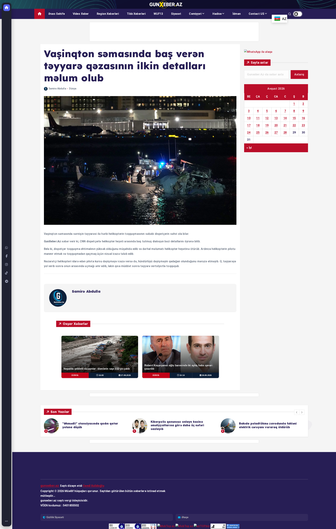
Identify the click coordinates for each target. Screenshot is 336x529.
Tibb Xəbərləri (136, 13)
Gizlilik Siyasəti (55, 517)
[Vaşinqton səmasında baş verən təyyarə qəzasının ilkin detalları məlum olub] (140, 223)
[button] (296, 412)
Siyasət (176, 13)
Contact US (256, 13)
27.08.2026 (126, 375)
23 (303, 125)
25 (258, 132)
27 (276, 132)
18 (258, 125)
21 (285, 125)
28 (285, 132)
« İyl (249, 147)
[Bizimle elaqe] (6, 247)
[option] (86, 425)
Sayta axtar (259, 62)
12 (267, 118)
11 (258, 118)
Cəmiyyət (195, 13)
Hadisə (217, 13)
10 (248, 118)
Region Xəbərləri (108, 13)
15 (294, 118)
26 (267, 132)
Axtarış (299, 74)
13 (276, 118)
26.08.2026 (207, 375)
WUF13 (158, 13)
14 (285, 118)
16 (303, 118)
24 (248, 132)
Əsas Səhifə (56, 13)
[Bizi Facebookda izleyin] (6, 256)
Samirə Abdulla (57, 88)
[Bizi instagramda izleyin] (6, 264)
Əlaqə (184, 517)
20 (276, 125)
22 (294, 125)
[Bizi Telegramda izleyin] (6, 281)
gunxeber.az (49, 486)
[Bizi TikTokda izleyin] (6, 273)
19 (267, 125)
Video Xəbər (81, 13)
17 (248, 125)
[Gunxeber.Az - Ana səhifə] (6, 7)
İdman (237, 13)
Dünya (72, 88)
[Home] (6, 521)
